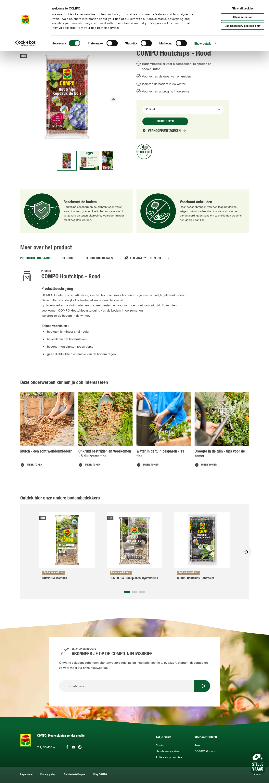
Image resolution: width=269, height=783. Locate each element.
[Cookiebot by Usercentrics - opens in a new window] (25, 43)
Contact (161, 745)
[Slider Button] (113, 99)
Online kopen (165, 121)
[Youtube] (73, 747)
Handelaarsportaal (168, 751)
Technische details (99, 258)
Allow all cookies (243, 8)
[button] (127, 592)
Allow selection (243, 17)
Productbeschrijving (35, 258)
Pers (197, 745)
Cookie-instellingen (74, 775)
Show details (202, 43)
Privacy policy (48, 775)
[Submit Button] (202, 686)
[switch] (112, 43)
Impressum (26, 775)
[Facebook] (67, 747)
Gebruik (68, 258)
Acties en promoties (169, 757)
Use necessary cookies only (243, 26)
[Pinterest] (80, 747)
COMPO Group (204, 751)
